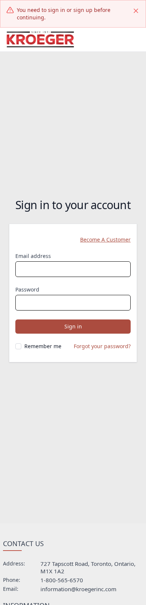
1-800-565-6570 (61, 580)
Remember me (42, 346)
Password (27, 289)
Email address (33, 255)
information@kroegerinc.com (78, 589)
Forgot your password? (102, 346)
